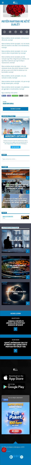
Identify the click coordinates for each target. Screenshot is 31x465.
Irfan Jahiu (5, 250)
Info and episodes (15, 147)
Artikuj (4, 171)
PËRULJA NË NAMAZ (16, 240)
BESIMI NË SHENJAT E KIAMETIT (15, 174)
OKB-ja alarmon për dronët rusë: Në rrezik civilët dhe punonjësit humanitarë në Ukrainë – (15, 186)
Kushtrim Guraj (8, 103)
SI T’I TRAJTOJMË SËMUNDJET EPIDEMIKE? (16, 266)
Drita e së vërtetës (8, 216)
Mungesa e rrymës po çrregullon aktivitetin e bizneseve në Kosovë (15, 323)
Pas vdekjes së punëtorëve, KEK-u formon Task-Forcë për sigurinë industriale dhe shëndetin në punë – (15, 200)
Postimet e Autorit (15, 109)
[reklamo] (15, 434)
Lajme (3, 181)
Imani (18, 171)
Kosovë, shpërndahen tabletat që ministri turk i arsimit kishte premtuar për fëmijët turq (15, 345)
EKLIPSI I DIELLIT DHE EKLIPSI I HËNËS (16, 293)
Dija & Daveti (11, 171)
